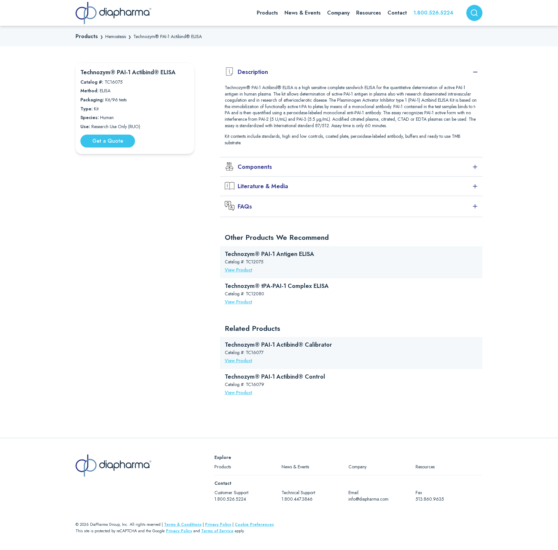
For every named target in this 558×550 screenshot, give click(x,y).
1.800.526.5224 (433, 12)
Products (87, 36)
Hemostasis (115, 36)
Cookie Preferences (254, 524)
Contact (397, 12)
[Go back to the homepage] (113, 13)
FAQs (245, 206)
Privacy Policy (218, 524)
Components (255, 167)
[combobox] (474, 13)
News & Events (295, 466)
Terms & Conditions (183, 524)
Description (253, 72)
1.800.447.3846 (297, 499)
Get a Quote (107, 141)
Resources (425, 466)
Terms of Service (217, 531)
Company (357, 466)
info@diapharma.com (368, 499)
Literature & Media (263, 186)
